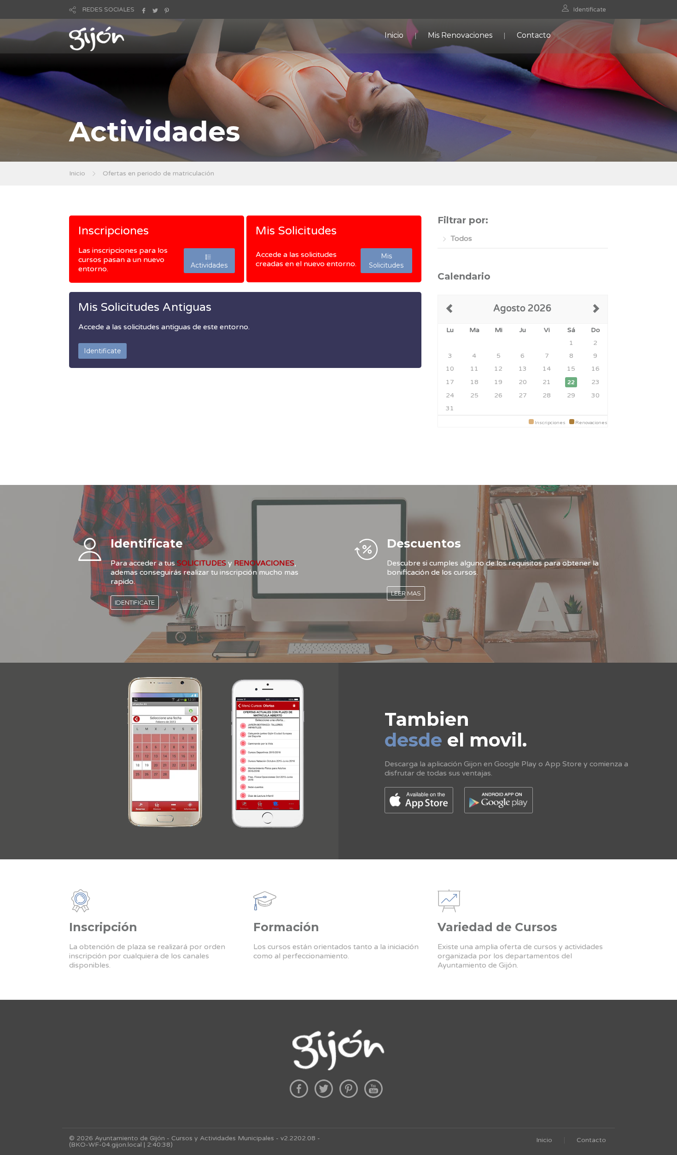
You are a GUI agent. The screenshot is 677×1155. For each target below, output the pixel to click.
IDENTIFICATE (135, 602)
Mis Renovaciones (460, 35)
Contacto (534, 35)
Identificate (589, 9)
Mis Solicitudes (296, 231)
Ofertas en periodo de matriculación (158, 173)
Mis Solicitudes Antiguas (144, 307)
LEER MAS (406, 593)
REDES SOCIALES (108, 9)
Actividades (209, 260)
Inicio (394, 35)
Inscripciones (113, 231)
